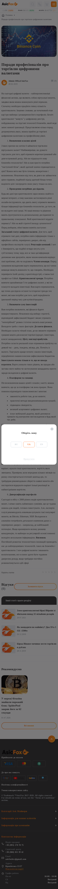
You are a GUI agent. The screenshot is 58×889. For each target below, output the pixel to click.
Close (52, 429)
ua (28, 444)
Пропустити (29, 459)
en (41, 444)
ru (16, 444)
